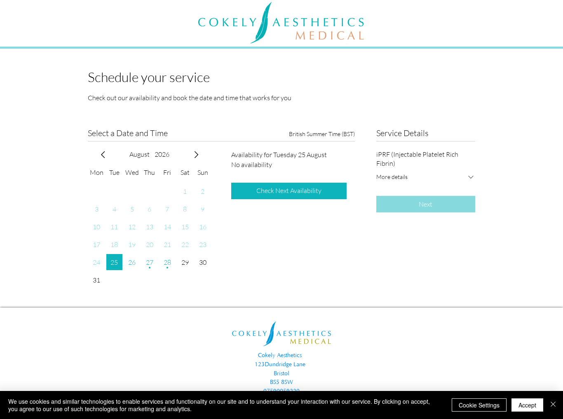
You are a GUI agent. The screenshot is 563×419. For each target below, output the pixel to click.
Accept (527, 405)
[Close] (553, 405)
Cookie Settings (479, 405)
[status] (322, 133)
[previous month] (103, 155)
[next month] (196, 155)
